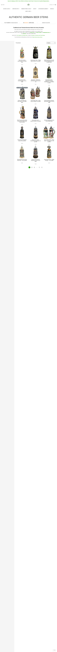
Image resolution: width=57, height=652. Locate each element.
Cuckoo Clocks (6, 8)
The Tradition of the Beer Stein (22, 35)
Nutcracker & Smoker (43, 8)
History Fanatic (39, 32)
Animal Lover (32, 32)
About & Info (28, 11)
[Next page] (42, 167)
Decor (34, 8)
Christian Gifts (15, 8)
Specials (52, 8)
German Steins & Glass (26, 8)
